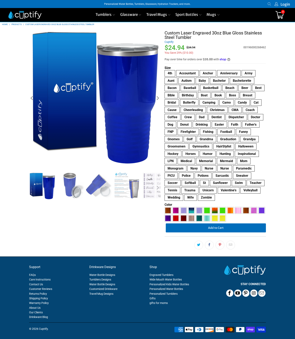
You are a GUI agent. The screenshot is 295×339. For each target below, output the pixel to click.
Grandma (206, 139)
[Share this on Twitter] (198, 245)
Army (248, 73)
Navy (194, 168)
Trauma (189, 190)
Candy (242, 102)
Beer (244, 88)
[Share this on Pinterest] (220, 245)
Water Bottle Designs (102, 274)
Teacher (255, 183)
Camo (226, 102)
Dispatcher (236, 117)
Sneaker (242, 176)
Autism (186, 81)
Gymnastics (200, 146)
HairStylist (223, 146)
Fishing (208, 132)
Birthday (188, 95)
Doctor (255, 117)
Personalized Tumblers (164, 293)
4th (170, 73)
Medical (186, 161)
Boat (204, 95)
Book (218, 95)
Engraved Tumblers (161, 274)
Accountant (187, 73)
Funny (243, 132)
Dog (170, 124)
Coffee (172, 117)
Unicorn (208, 190)
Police (186, 176)
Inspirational (247, 154)
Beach (229, 88)
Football (226, 132)
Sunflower (220, 183)
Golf (190, 139)
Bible (171, 95)
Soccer (173, 183)
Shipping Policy (38, 298)
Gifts (153, 298)
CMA (235, 110)
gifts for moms (159, 303)
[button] (105, 15)
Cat (256, 102)
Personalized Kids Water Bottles (169, 284)
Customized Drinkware (103, 289)
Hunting (225, 154)
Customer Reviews (40, 289)
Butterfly (189, 102)
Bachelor (219, 81)
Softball (190, 183)
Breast (247, 95)
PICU (171, 176)
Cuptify (169, 41)
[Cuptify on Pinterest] (245, 293)
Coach (250, 110)
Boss (232, 95)
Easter (219, 124)
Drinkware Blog (38, 317)
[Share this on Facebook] (209, 245)
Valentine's (228, 190)
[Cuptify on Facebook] (229, 293)
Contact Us (36, 284)
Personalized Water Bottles (166, 289)
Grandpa (249, 139)
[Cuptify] (25, 15)
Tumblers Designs (100, 279)
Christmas (217, 110)
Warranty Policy (39, 303)
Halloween (245, 146)
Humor (208, 154)
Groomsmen (176, 146)
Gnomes (174, 139)
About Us (35, 307)
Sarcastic (222, 176)
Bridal (172, 102)
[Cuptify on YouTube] (237, 293)
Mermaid (226, 161)
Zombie (206, 197)
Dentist (217, 117)
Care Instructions (40, 279)
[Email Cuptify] (262, 293)
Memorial (206, 161)
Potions (203, 176)
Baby (202, 81)
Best (258, 88)
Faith (234, 124)
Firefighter (188, 132)
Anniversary (229, 73)
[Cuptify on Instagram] (253, 293)
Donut (184, 124)
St (204, 183)
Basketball (210, 88)
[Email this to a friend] (230, 245)
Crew (188, 117)
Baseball (190, 88)
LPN (171, 161)
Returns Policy (38, 293)
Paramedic (244, 168)
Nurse (209, 168)
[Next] (157, 98)
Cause (172, 110)
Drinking (202, 124)
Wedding (174, 197)
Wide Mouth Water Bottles (166, 279)
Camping (208, 102)
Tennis (172, 190)
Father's (250, 124)
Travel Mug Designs (101, 293)
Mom (243, 161)
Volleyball (250, 190)
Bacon (172, 88)
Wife (190, 197)
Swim (239, 183)
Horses (190, 154)
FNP (171, 132)
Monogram (175, 168)
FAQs (32, 274)
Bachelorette (242, 81)
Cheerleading (193, 110)
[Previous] (32, 98)
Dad (201, 117)
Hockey (173, 154)
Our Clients (36, 312)
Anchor (208, 73)
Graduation (228, 139)
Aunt (171, 81)
